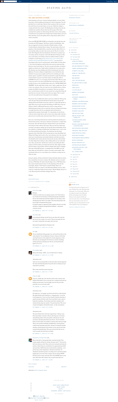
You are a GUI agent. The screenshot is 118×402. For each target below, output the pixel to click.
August (74, 157)
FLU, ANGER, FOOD (77, 151)
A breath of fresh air (74, 33)
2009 (72, 52)
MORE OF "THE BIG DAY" (79, 73)
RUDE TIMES (61, 387)
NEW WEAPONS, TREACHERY (80, 128)
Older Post (63, 367)
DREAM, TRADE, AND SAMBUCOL (78, 116)
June (74, 162)
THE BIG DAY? (76, 75)
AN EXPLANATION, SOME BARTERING (79, 121)
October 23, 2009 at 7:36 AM (43, 210)
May (74, 164)
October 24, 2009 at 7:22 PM (43, 360)
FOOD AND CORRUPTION (61, 385)
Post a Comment (33, 364)
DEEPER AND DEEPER (78, 92)
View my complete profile (77, 207)
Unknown (35, 276)
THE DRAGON (73, 42)
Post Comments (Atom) (41, 370)
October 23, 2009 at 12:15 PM (43, 255)
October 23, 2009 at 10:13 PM (43, 333)
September (75, 154)
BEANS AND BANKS (77, 140)
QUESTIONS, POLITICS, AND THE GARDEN (79, 148)
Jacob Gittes (36, 190)
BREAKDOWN (76, 78)
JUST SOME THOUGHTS (78, 63)
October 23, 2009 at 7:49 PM (43, 286)
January (75, 173)
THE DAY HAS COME (77, 113)
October (75, 59)
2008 (72, 177)
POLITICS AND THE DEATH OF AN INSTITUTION (80, 125)
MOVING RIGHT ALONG (78, 106)
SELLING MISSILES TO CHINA (80, 66)
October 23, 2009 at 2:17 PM (43, 272)
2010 (72, 50)
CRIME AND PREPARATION (79, 68)
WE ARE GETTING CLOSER (79, 83)
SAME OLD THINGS (77, 61)
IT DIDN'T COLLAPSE (78, 71)
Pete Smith (35, 215)
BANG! (61, 389)
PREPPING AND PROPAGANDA (80, 101)
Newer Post (31, 367)
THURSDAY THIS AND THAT (79, 130)
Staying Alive (59, 7)
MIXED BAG (75, 85)
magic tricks (39, 400)
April (74, 166)
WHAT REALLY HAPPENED (76, 25)
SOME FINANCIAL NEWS (78, 133)
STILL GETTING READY (78, 80)
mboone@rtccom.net (34, 179)
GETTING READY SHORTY (79, 145)
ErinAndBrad (36, 250)
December (75, 54)
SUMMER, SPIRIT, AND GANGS (61, 391)
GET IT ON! (75, 95)
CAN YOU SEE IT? (77, 90)
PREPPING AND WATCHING (79, 104)
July (74, 159)
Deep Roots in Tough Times (40, 337)
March (74, 169)
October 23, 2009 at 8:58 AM (43, 227)
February (75, 171)
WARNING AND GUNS (78, 111)
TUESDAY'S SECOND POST (79, 108)
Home (47, 367)
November (75, 57)
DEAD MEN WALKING (78, 135)
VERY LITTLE (76, 87)
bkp (34, 231)
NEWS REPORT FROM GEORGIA (80, 138)
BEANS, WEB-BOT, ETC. (78, 142)
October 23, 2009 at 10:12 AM (43, 246)
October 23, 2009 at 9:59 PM (43, 307)
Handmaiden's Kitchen (74, 17)
